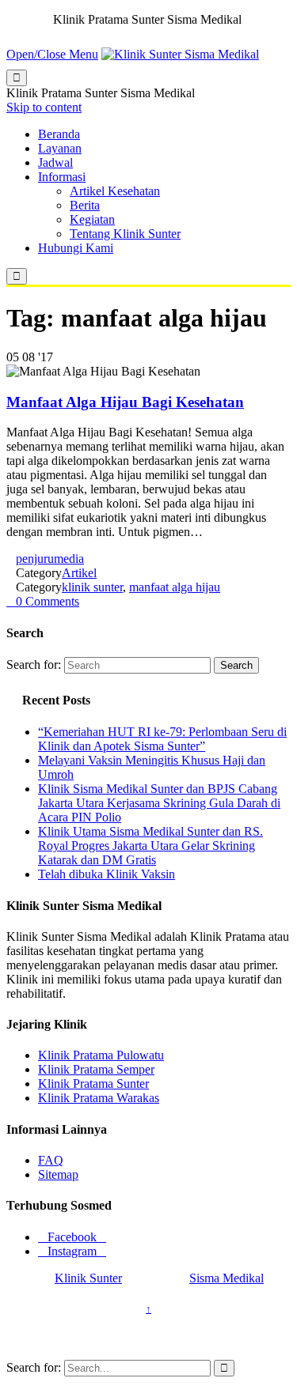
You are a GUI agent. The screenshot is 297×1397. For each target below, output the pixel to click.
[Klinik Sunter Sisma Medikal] (180, 54)
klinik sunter (92, 587)
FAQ (50, 1160)
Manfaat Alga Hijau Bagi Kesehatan (125, 402)
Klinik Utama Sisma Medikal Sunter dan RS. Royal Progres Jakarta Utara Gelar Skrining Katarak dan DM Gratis (150, 846)
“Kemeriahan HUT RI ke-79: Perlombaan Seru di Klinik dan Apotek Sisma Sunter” (162, 739)
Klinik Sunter (88, 1278)
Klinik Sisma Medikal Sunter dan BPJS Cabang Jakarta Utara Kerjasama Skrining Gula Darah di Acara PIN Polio (159, 803)
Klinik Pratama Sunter (93, 1083)
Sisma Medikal (226, 1278)
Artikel (79, 573)
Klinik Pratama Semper (96, 1069)
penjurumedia (50, 558)
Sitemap (58, 1174)
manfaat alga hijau (174, 587)
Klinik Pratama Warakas (98, 1097)
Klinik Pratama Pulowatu (101, 1055)
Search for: (33, 664)
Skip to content (44, 107)
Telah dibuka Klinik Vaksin (106, 874)
